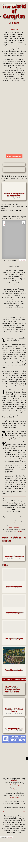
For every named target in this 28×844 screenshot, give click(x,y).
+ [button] (4, 222)
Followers (12, 691)
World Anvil (9, 837)
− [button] (4, 224)
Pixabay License (14, 797)
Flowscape (19, 531)
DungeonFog (14, 785)
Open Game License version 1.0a (14, 812)
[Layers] (23, 222)
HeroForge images (14, 527)
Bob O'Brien (14, 29)
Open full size (22, 260)
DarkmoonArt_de (11, 523)
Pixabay (19, 523)
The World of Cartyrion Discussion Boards (14, 679)
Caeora (15, 789)
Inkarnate (14, 518)
